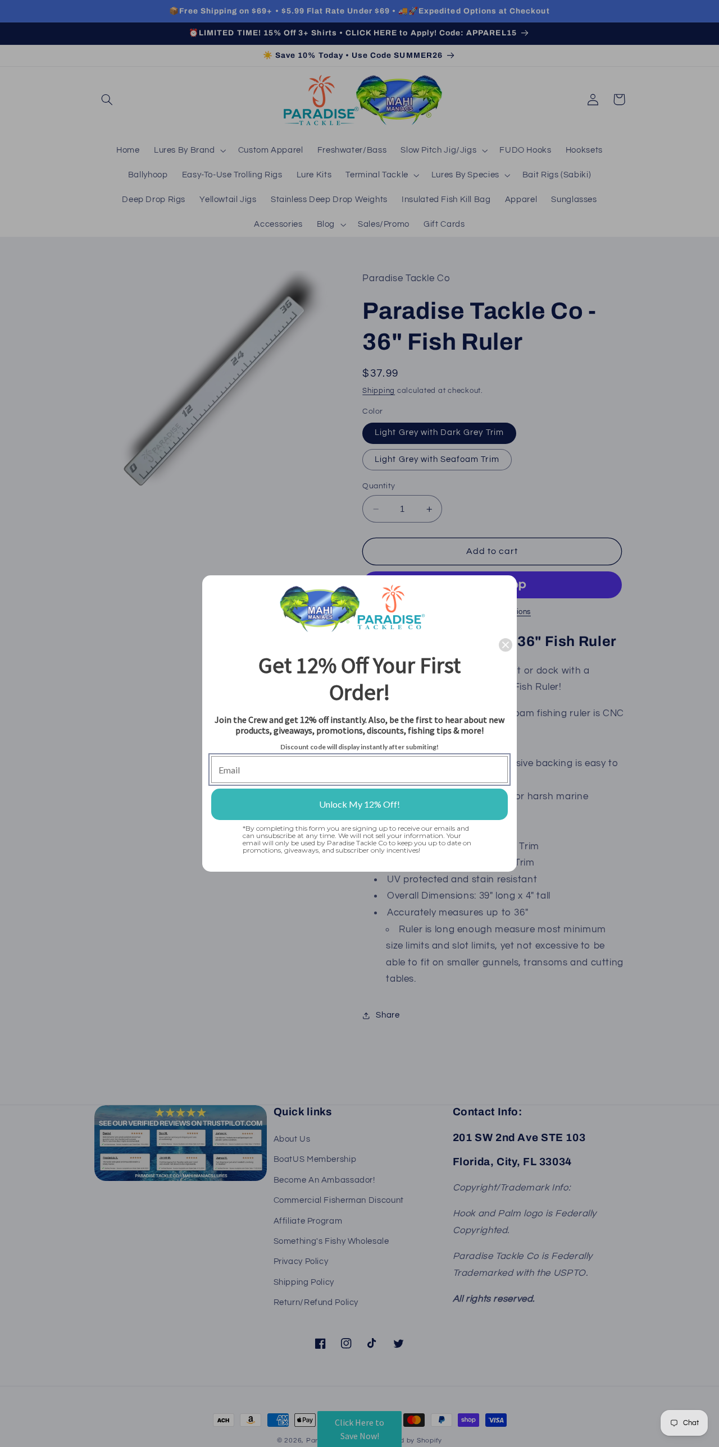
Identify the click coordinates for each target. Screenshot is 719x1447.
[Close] (505, 645)
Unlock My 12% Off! (359, 804)
